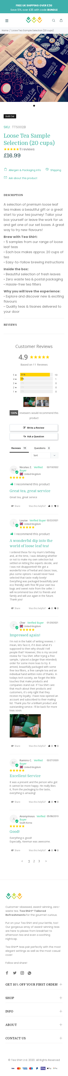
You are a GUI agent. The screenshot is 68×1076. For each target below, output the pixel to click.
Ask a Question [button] (35, 436)
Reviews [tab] (16, 448)
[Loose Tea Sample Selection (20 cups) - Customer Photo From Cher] (29, 402)
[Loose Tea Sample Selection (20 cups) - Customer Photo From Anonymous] (43, 402)
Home (5, 30)
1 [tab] (34, 106)
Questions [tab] (40, 448)
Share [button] (17, 506)
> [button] (46, 861)
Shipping (55, 170)
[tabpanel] (34, 68)
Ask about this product (23, 178)
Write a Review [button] (35, 427)
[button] (50, 506)
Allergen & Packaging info (25, 170)
